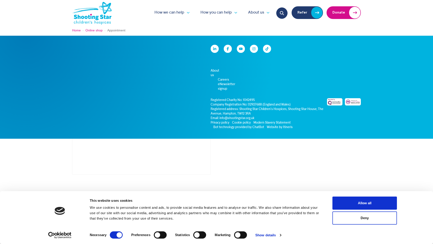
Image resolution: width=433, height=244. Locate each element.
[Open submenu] (187, 12)
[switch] (160, 235)
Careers (223, 79)
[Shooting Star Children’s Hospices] (92, 12)
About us (256, 12)
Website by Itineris (280, 127)
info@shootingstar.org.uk (236, 118)
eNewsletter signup (226, 86)
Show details (265, 235)
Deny (365, 218)
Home (76, 30)
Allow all (364, 203)
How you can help (216, 12)
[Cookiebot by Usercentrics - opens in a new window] (60, 235)
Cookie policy (241, 122)
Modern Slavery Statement (272, 122)
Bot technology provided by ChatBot (238, 127)
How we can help (169, 12)
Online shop (94, 30)
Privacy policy (220, 122)
